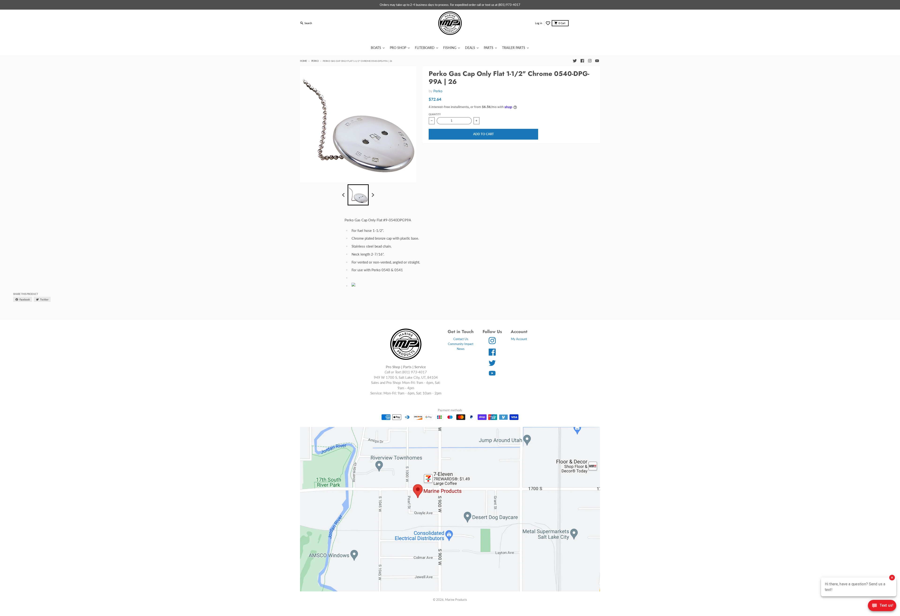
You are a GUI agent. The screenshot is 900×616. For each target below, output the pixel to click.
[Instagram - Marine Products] (589, 61)
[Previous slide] (344, 194)
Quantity (435, 114)
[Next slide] (373, 194)
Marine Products (456, 599)
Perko (315, 60)
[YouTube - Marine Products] (597, 61)
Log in (538, 23)
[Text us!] (882, 606)
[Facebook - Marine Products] (582, 61)
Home (303, 60)
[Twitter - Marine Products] (575, 61)
